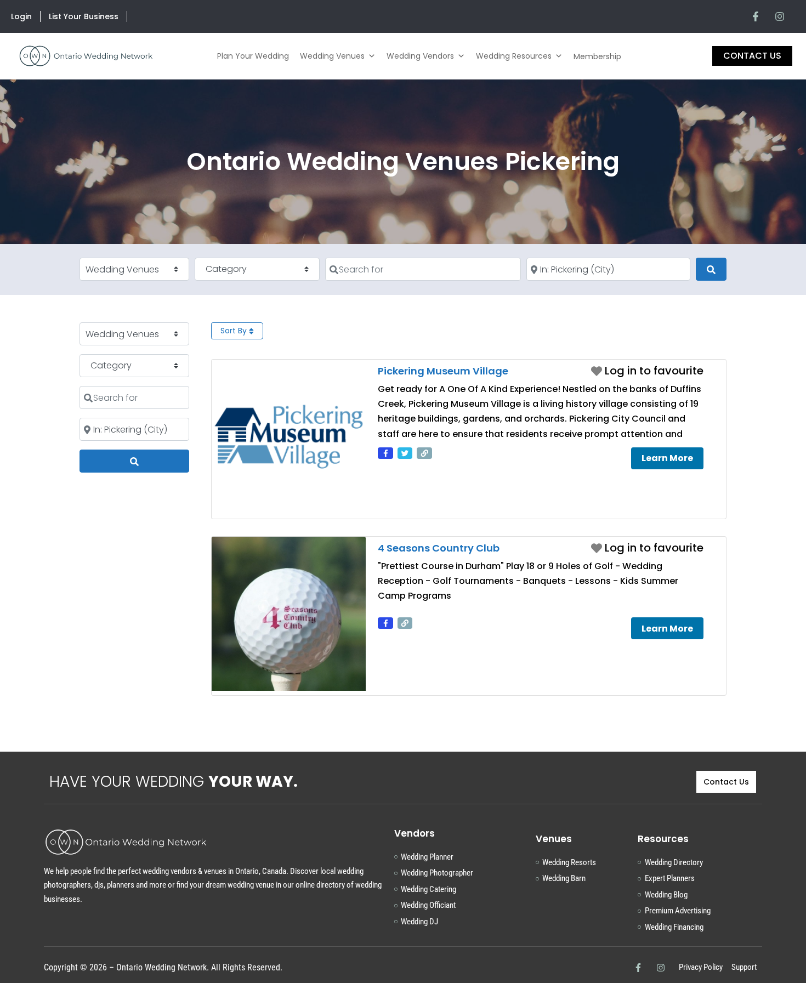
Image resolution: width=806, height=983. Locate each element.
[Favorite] (647, 370)
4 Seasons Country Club (439, 548)
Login (21, 16)
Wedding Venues (332, 55)
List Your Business (83, 16)
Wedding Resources (514, 55)
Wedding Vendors (420, 55)
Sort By (234, 330)
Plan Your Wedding (253, 55)
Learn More (667, 458)
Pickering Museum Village (443, 371)
